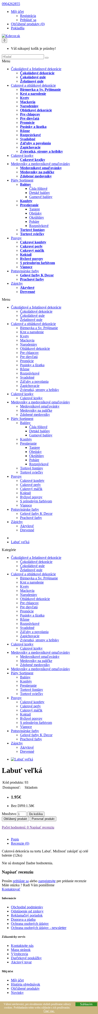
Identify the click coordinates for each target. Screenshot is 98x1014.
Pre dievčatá (29, 118)
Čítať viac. (49, 1011)
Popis (15, 839)
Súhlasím (86, 1004)
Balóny (25, 184)
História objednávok (25, 984)
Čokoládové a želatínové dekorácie (36, 69)
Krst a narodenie (33, 94)
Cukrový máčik (32, 250)
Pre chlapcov (30, 114)
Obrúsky (35, 213)
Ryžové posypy (31, 259)
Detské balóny (39, 193)
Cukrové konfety (33, 242)
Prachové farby (32, 279)
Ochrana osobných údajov (30, 924)
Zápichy (17, 283)
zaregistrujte (47, 881)
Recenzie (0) (20, 843)
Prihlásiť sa (28, 20)
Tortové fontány (32, 230)
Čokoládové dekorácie (37, 73)
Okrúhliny (36, 217)
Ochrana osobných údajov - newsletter (38, 928)
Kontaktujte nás (22, 946)
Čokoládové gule (33, 77)
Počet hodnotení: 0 (15, 827)
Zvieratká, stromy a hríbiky (41, 151)
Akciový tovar (21, 962)
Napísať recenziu (41, 827)
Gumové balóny (40, 197)
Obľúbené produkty (25, 988)
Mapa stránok (21, 950)
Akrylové (27, 287)
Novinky (17, 993)
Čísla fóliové (38, 188)
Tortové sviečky (32, 234)
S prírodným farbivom (37, 263)
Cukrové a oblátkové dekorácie (33, 85)
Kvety (24, 98)
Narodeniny (29, 106)
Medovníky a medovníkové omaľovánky (40, 164)
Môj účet (17, 980)
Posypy (16, 238)
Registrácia (28, 16)
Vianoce (26, 267)
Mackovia (27, 102)
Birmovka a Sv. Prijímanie (40, 89)
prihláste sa (21, 881)
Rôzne (25, 131)
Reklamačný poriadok (27, 915)
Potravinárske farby (25, 271)
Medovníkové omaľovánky (41, 168)
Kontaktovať (11, 889)
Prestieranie (29, 205)
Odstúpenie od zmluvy (27, 911)
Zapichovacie (30, 147)
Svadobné (27, 139)
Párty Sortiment (22, 180)
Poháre (34, 221)
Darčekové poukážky (26, 958)
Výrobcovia (19, 954)
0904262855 (11, 4)
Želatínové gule (32, 81)
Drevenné (27, 292)
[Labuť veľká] (22, 759)
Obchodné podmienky (27, 907)
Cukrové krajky (22, 155)
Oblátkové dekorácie (36, 110)
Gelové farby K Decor (37, 275)
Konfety (26, 201)
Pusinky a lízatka (33, 127)
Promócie (27, 122)
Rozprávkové (30, 135)
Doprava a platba (23, 919)
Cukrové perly (31, 246)
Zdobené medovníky (36, 176)
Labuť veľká (20, 542)
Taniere (34, 209)
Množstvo (9, 814)
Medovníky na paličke (37, 172)
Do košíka (36, 814)
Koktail (25, 254)
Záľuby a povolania (35, 143)
